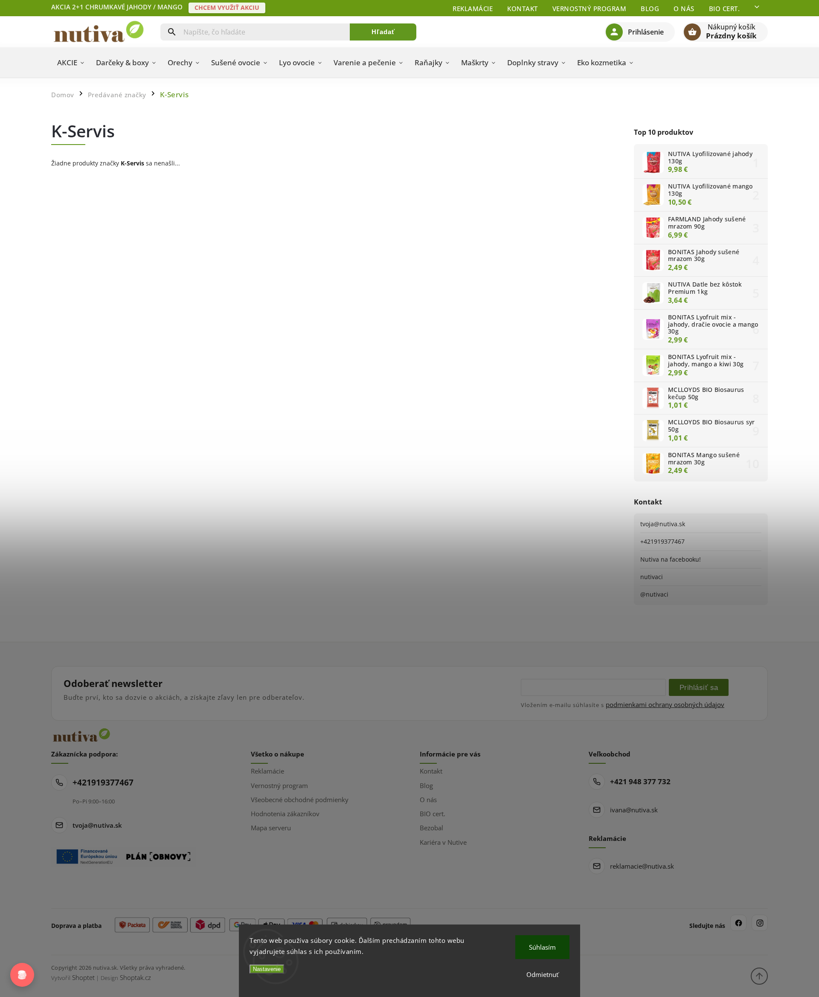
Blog (650, 8)
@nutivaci (654, 594)
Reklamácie (473, 8)
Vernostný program (589, 8)
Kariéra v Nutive (443, 842)
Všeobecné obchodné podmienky (300, 799)
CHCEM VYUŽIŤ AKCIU (227, 7)
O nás (684, 8)
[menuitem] (70, 62)
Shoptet (83, 977)
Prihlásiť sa (699, 687)
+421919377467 (662, 541)
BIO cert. (724, 8)
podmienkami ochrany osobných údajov (665, 704)
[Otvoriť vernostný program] (22, 975)
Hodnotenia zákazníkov (285, 813)
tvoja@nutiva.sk (662, 524)
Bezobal (431, 827)
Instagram (760, 923)
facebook (738, 923)
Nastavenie (267, 969)
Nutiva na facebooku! (670, 559)
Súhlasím (542, 947)
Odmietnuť (542, 974)
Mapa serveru (271, 827)
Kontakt (522, 8)
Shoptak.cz (135, 977)
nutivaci (651, 577)
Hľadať (383, 31)
